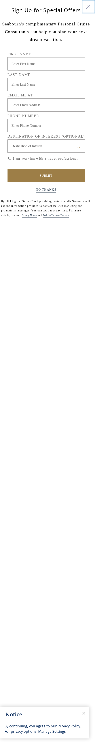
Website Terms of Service (56, 215)
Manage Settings (52, 731)
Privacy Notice (29, 215)
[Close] (88, 6)
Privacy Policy (69, 726)
